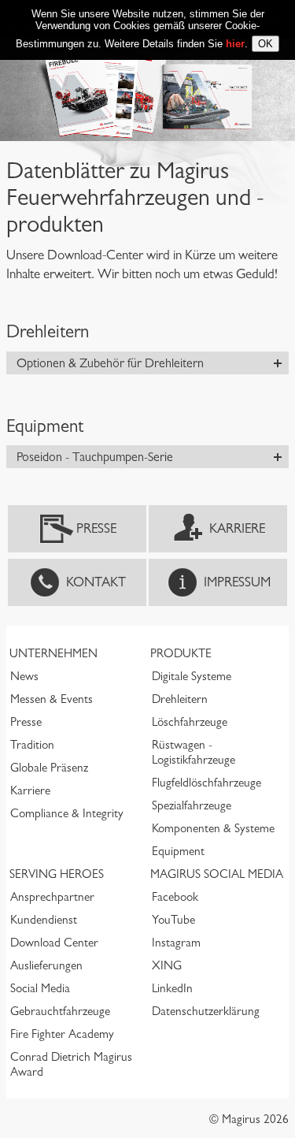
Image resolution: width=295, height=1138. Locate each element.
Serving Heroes (56, 874)
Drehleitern (180, 699)
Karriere (237, 528)
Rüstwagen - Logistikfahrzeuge (193, 752)
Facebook (175, 897)
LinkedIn (172, 988)
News (24, 676)
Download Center (54, 942)
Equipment (178, 851)
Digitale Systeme (191, 676)
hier (235, 44)
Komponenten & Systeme (213, 828)
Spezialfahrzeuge (191, 805)
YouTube (173, 920)
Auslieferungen (46, 965)
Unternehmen (53, 653)
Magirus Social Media (216, 874)
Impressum (237, 582)
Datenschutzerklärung (206, 1011)
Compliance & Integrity (67, 813)
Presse (96, 528)
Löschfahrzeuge (189, 722)
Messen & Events (51, 699)
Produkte (181, 653)
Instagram (176, 942)
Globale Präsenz (49, 768)
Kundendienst (43, 920)
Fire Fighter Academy (62, 1034)
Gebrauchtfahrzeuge (60, 1011)
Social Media (40, 988)
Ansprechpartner (52, 897)
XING (167, 965)
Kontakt (96, 582)
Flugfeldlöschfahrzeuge (206, 782)
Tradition (32, 745)
